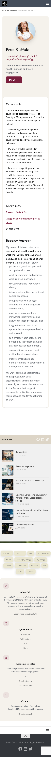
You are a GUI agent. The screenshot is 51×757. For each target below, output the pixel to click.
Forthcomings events (24, 524)
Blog (26, 648)
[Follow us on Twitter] (47, 439)
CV (25, 643)
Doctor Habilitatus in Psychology (29, 480)
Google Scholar (25, 681)
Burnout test (21, 452)
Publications (25, 639)
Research (25, 634)
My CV (12, 80)
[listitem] (7, 553)
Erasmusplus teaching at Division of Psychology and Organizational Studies (31, 498)
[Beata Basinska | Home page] (5, 3)
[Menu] (47, 3)
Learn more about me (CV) (25, 614)
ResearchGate (25, 686)
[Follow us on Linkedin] (42, 439)
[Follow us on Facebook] (38, 439)
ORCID (25, 676)
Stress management (24, 466)
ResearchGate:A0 (15, 212)
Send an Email (25, 714)
